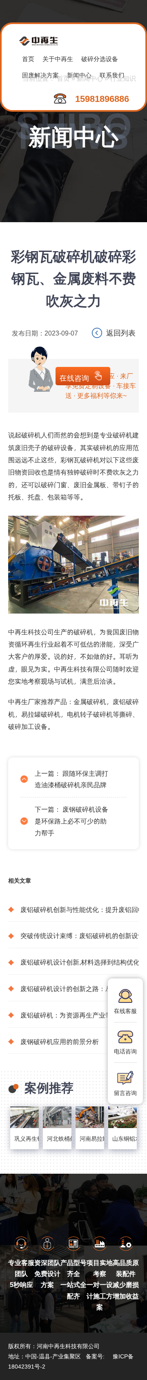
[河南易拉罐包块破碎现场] (90, 1117)
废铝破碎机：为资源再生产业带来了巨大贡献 (79, 1015)
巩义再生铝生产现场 (24, 1138)
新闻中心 (90, 78)
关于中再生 (57, 58)
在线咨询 (74, 378)
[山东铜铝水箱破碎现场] (122, 1117)
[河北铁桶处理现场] (57, 1117)
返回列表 (121, 332)
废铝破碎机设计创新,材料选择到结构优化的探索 (79, 962)
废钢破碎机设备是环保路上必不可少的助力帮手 (71, 820)
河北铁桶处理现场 (57, 1138)
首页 (28, 58)
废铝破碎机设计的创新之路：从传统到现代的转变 (79, 988)
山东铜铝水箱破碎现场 (122, 1138)
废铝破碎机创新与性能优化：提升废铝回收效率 (79, 909)
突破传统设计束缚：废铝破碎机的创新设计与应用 (79, 935)
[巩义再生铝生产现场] (24, 1117)
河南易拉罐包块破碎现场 (90, 1138)
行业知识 (123, 78)
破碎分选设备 (99, 58)
